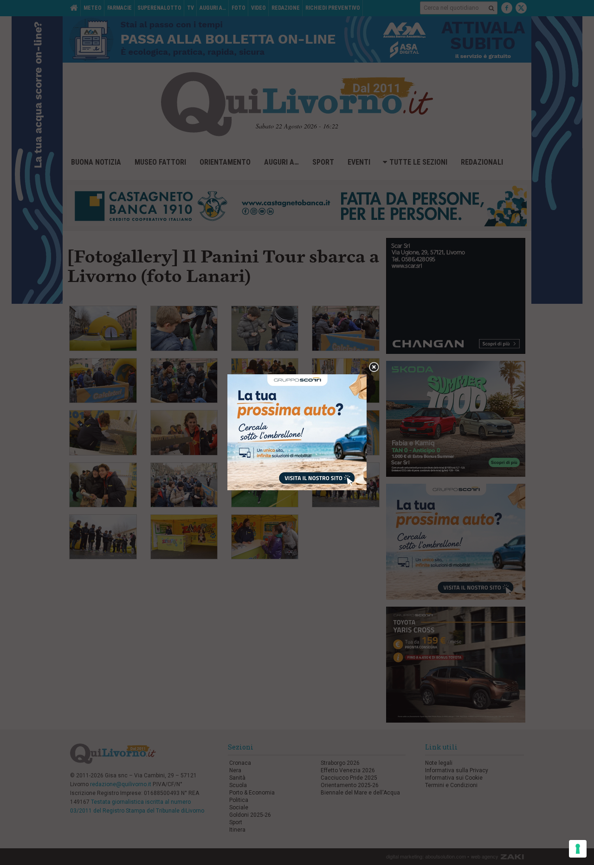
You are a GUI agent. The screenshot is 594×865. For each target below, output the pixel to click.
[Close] (374, 367)
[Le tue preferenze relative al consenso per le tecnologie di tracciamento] (578, 849)
